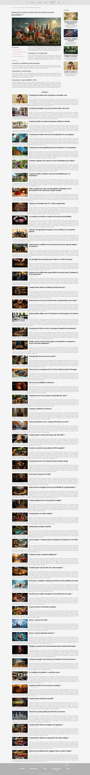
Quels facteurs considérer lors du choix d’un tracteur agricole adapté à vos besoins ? (53, 245)
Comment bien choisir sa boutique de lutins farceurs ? (47, 287)
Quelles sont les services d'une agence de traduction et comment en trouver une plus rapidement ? (52, 342)
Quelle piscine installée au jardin (40, 526)
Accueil (12, 7)
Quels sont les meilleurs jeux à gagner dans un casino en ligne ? (50, 751)
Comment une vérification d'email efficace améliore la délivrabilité (70, 39)
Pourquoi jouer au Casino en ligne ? (41, 513)
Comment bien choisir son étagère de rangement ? (46, 725)
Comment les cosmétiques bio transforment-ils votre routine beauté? (70, 23)
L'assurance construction (17, 54)
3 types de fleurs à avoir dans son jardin (42, 607)
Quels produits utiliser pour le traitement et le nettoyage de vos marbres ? (53, 314)
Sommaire (16, 47)
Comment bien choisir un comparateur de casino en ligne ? (49, 738)
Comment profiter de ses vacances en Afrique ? (45, 685)
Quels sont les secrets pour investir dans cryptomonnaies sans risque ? (53, 300)
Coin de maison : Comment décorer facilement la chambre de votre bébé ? (53, 540)
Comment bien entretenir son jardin (41, 698)
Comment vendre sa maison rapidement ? (43, 554)
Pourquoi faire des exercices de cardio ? (42, 356)
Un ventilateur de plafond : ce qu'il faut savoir (44, 672)
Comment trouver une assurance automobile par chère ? (48, 396)
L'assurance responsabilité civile (18, 56)
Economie (32, 2)
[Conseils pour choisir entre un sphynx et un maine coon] (71, 66)
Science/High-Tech (52, 2)
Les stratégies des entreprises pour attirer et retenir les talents (50, 259)
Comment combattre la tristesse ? (40, 409)
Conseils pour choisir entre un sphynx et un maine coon (71, 71)
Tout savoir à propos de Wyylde (40, 474)
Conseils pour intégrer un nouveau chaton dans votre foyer (49, 108)
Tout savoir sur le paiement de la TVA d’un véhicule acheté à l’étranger (53, 369)
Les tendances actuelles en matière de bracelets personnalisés (50, 216)
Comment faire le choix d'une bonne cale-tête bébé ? (47, 435)
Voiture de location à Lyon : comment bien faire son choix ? (49, 422)
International (39, 2)
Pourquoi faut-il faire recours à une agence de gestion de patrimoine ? (52, 328)
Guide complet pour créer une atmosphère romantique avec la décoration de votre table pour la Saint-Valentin (50, 189)
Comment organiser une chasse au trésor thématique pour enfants (51, 161)
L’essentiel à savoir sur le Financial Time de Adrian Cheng (48, 461)
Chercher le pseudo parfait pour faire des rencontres (47, 712)
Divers (59, 2)
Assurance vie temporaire (17, 49)
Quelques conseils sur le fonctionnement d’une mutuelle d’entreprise (52, 646)
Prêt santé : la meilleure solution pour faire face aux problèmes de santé (53, 581)
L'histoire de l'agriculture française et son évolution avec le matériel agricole (52, 230)
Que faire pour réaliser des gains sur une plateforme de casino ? (50, 594)
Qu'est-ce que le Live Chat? (38, 620)
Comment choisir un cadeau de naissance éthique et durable (49, 121)
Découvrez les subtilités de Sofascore (41, 382)
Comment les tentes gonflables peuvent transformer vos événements (52, 147)
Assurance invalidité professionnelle (19, 52)
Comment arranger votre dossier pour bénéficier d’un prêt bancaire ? (52, 659)
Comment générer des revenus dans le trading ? (45, 500)
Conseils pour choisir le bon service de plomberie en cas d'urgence (51, 134)
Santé (46, 2)
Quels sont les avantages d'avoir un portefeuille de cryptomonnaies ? (52, 487)
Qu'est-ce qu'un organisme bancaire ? (42, 633)
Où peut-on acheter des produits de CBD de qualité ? (47, 448)
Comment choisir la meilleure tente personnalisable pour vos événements (49, 174)
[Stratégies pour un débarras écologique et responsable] (71, 50)
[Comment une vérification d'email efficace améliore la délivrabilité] (71, 33)
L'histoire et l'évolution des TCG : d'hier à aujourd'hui (47, 203)
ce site (55, 59)
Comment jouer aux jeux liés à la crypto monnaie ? (46, 568)
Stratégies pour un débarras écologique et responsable (71, 56)
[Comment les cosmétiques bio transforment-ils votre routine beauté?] (71, 16)
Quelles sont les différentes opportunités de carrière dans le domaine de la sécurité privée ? (53, 273)
